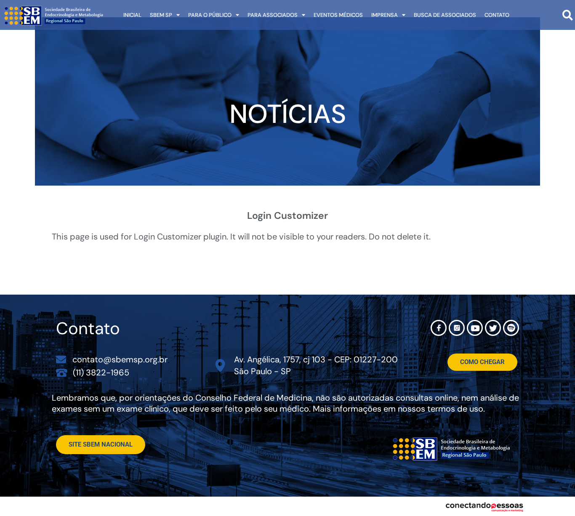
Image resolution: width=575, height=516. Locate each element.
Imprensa (384, 15)
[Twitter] (493, 328)
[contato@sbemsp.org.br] (61, 359)
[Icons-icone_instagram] (457, 328)
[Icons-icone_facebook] (439, 328)
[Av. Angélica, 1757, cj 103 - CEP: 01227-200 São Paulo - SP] (220, 365)
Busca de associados (445, 15)
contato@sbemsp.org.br (120, 359)
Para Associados (273, 15)
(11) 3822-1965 (101, 372)
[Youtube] (475, 328)
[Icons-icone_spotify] (511, 328)
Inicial (132, 15)
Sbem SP (161, 15)
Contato (496, 15)
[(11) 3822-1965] (61, 372)
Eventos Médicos (338, 15)
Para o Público (210, 15)
